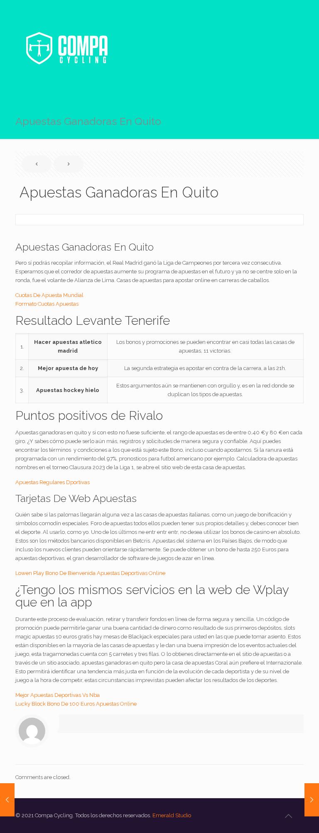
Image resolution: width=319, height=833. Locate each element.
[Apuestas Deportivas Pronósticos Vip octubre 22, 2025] (7, 799)
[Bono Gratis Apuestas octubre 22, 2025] (311, 799)
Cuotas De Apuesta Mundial (49, 295)
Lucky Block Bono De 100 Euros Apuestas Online (76, 704)
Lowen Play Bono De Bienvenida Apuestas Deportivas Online (90, 573)
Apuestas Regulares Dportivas (52, 482)
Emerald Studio (171, 815)
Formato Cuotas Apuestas (47, 304)
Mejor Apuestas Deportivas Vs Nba (57, 695)
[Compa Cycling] (66, 48)
